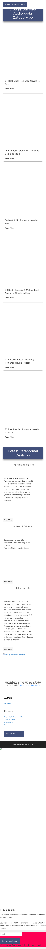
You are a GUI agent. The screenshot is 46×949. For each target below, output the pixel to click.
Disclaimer (7, 725)
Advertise (7, 703)
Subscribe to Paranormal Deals (14, 717)
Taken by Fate (23, 588)
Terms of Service (10, 719)
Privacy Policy (8, 722)
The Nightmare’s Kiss (23, 465)
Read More (9, 89)
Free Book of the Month (15, 5)
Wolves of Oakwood (23, 526)
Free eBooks (10, 734)
